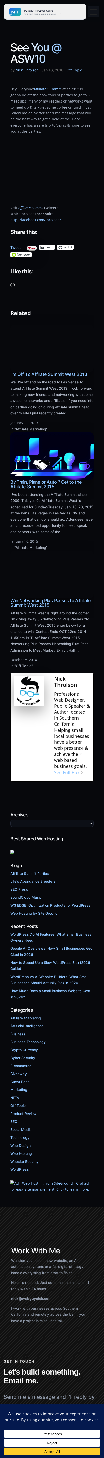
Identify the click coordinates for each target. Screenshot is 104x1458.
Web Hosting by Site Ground (34, 913)
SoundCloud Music (26, 897)
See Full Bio (66, 772)
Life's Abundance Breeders (33, 881)
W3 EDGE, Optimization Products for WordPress (50, 905)
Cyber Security (22, 1058)
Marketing (18, 1089)
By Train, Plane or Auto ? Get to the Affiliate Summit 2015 (46, 484)
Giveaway (18, 1073)
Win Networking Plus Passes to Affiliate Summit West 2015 (50, 603)
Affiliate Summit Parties (29, 873)
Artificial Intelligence (27, 1026)
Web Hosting (21, 1153)
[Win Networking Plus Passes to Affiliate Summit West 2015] (52, 595)
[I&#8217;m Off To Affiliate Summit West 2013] (52, 369)
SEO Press (19, 889)
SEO (13, 1121)
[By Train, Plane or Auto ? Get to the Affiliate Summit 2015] (52, 476)
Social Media (21, 1129)
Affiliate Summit (47, 89)
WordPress (19, 1169)
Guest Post (19, 1082)
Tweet (15, 246)
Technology (20, 1137)
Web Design (20, 1145)
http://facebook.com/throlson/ (35, 219)
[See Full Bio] (82, 772)
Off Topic (74, 70)
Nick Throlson (27, 70)
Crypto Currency (24, 1050)
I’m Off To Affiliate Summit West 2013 (48, 374)
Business (17, 1034)
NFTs (14, 1098)
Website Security (24, 1161)
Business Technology (28, 1042)
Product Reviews (24, 1113)
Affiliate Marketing (25, 1018)
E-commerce (20, 1066)
